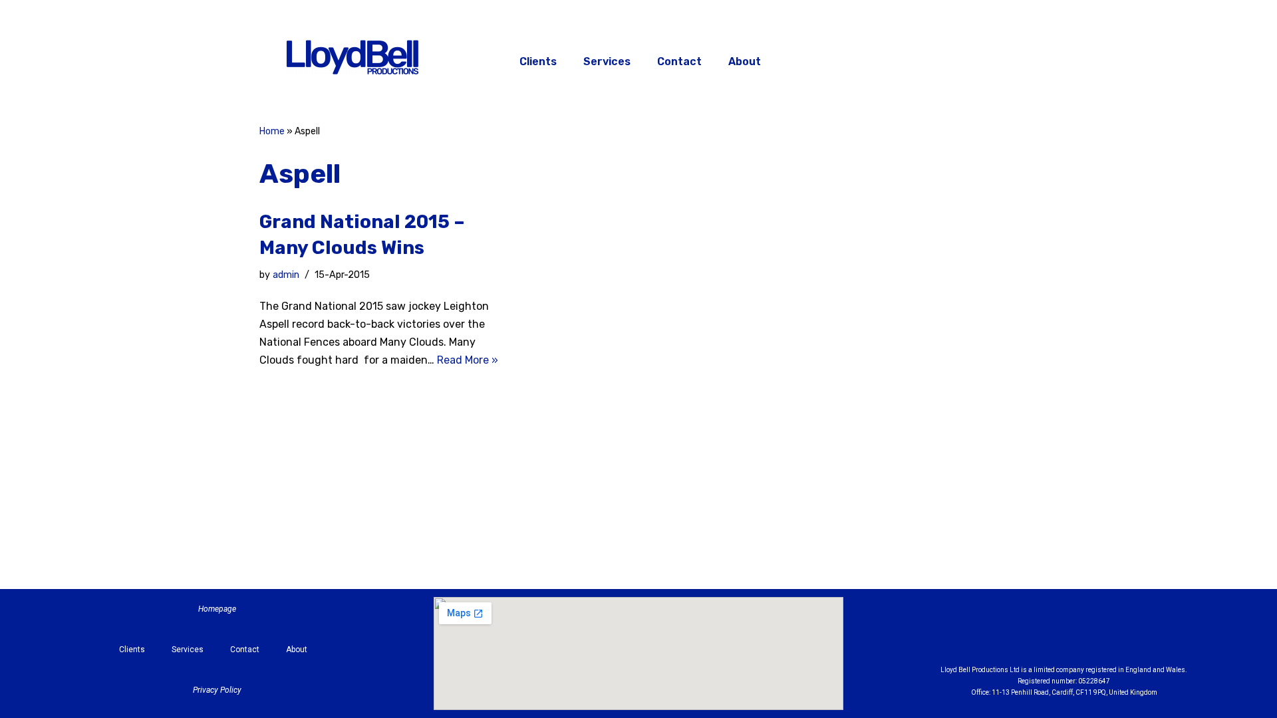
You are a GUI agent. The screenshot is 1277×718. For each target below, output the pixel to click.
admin (286, 275)
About (744, 61)
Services (607, 61)
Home (272, 131)
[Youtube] (1137, 634)
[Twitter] (953, 59)
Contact (679, 61)
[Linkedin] (1100, 634)
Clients (538, 61)
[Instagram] (920, 59)
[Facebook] (887, 59)
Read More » (467, 360)
